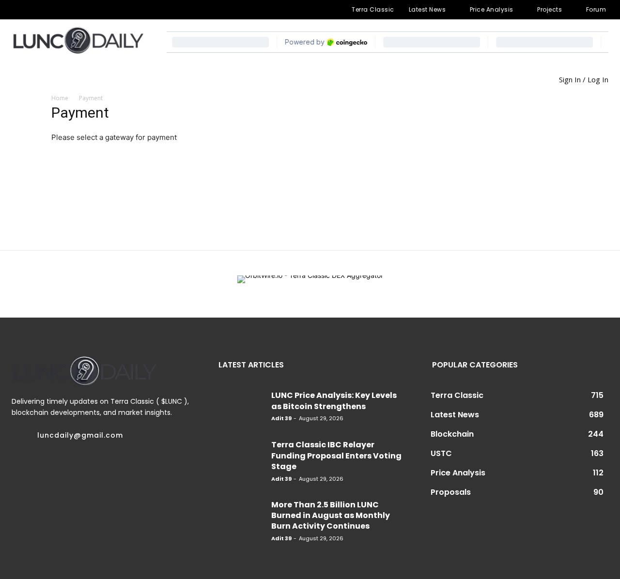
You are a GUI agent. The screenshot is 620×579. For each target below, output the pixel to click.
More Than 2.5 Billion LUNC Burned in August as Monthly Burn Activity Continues (330, 515)
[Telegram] (48, 9)
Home (59, 98)
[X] (79, 9)
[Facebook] (17, 9)
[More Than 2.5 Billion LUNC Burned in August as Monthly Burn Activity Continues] (241, 514)
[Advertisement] (490, 168)
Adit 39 (281, 418)
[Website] (94, 9)
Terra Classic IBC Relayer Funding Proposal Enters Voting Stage (336, 455)
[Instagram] (32, 9)
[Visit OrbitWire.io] (310, 284)
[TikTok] (63, 9)
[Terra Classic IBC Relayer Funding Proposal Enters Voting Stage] (241, 454)
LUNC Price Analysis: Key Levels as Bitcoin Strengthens (334, 400)
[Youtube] (110, 9)
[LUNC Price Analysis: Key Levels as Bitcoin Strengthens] (241, 405)
